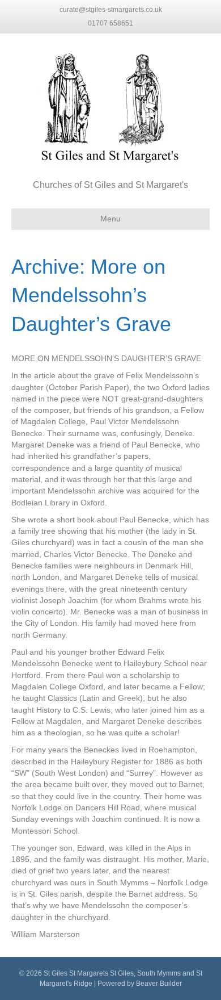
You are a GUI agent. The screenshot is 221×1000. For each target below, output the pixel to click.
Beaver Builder (159, 984)
